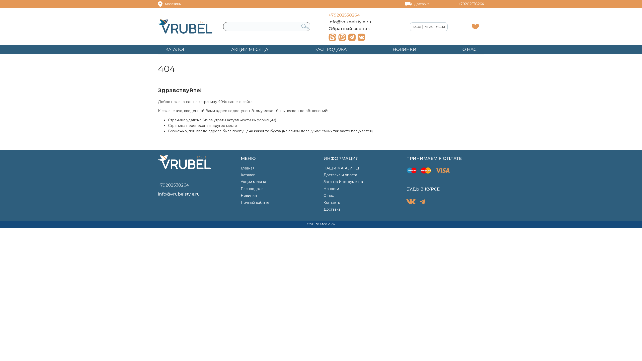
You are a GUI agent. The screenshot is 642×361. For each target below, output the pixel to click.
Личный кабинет (256, 202)
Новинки (249, 195)
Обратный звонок (349, 28)
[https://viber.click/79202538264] (342, 37)
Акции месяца (253, 181)
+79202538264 (471, 4)
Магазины (173, 4)
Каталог (248, 175)
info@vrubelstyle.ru (350, 21)
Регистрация (434, 27)
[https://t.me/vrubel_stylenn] (352, 37)
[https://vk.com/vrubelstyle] (361, 37)
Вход (417, 27)
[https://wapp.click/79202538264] (332, 37)
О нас (329, 195)
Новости (331, 189)
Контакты (332, 202)
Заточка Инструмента (343, 181)
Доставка (422, 4)
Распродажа (252, 189)
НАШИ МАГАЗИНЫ (341, 168)
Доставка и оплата (340, 175)
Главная (248, 168)
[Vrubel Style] (185, 26)
